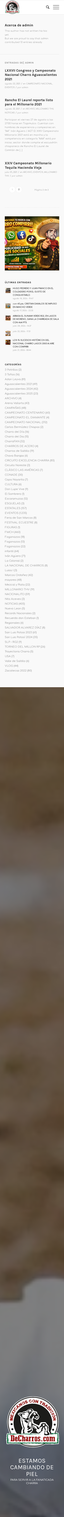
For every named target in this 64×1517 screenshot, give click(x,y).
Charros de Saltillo (17, 450)
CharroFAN (12, 441)
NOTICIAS (10, 113)
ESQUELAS (13, 503)
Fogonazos (12, 536)
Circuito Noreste (15, 465)
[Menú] (54, 7)
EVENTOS (10, 87)
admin (25, 87)
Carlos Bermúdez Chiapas (22, 427)
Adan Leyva (13, 379)
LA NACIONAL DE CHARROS (24, 565)
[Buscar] (45, 7)
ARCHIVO (30, 109)
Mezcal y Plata (15, 584)
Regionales (12, 622)
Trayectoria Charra (17, 651)
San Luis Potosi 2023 (18, 632)
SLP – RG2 (11, 642)
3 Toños (10, 374)
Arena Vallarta (14, 403)
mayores (10, 579)
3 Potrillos (11, 369)
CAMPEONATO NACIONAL (39, 84)
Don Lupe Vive (14, 489)
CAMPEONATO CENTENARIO (25, 412)
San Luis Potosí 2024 (18, 637)
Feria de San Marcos (19, 517)
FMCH (9, 532)
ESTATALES (12, 508)
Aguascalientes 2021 (18, 384)
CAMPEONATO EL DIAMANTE (25, 417)
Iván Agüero (13, 556)
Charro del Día (14, 431)
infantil (9, 551)
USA (8, 656)
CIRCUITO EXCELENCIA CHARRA (27, 460)
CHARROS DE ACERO (19, 446)
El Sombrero (13, 493)
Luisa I (9, 570)
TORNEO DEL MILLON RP (22, 646)
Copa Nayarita (14, 479)
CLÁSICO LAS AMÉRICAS (22, 470)
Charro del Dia (14, 436)
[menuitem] (45, 7)
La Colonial (12, 560)
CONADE (11, 474)
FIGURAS (11, 527)
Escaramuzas (14, 498)
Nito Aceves (13, 599)
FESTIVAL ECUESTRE (19, 522)
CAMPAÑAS (13, 407)
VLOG (9, 665)
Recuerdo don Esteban (20, 618)
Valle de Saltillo (15, 661)
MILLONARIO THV (44, 109)
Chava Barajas (14, 455)
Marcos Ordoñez (16, 575)
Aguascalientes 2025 (19, 393)
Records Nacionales (18, 613)
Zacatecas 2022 (15, 670)
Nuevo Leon (13, 608)
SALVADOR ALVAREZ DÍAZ (23, 627)
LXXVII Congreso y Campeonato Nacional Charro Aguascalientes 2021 (31, 75)
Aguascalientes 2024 (19, 388)
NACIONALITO (15, 594)
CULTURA (11, 484)
